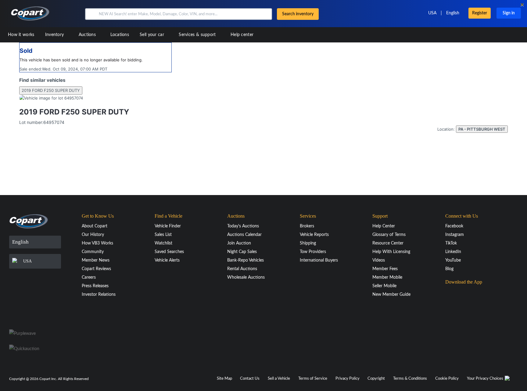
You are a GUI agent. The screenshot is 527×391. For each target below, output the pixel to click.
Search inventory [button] (298, 14)
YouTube (453, 260)
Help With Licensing (391, 252)
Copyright (376, 379)
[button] (91, 14)
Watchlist (163, 243)
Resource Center (387, 243)
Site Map (224, 379)
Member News (95, 260)
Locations (119, 35)
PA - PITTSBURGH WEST (481, 129)
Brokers (307, 226)
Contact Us (250, 379)
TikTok (451, 243)
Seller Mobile (384, 286)
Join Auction (239, 243)
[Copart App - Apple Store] (460, 294)
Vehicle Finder (168, 226)
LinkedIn (453, 252)
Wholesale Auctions (246, 277)
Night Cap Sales (242, 252)
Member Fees (385, 269)
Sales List (163, 235)
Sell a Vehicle (279, 379)
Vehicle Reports (314, 235)
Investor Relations (99, 294)
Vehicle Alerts (167, 260)
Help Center (383, 226)
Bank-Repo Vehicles (245, 260)
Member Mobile (387, 277)
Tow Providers (313, 252)
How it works (21, 35)
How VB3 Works (97, 243)
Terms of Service (312, 379)
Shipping (308, 243)
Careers (89, 277)
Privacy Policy (347, 379)
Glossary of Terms (389, 235)
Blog (449, 269)
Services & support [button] (198, 35)
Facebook (454, 226)
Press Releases (95, 286)
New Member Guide (391, 294)
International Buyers (319, 260)
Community (93, 252)
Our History (93, 235)
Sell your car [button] (152, 35)
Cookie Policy (447, 379)
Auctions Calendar (244, 235)
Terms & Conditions (410, 379)
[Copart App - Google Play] (460, 311)
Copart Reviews (96, 269)
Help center (242, 35)
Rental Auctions (242, 269)
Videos (378, 260)
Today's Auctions (243, 226)
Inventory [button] (55, 35)
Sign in (509, 13)
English (452, 13)
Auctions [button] (88, 35)
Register (479, 13)
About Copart (94, 226)
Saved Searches (169, 252)
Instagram (454, 235)
